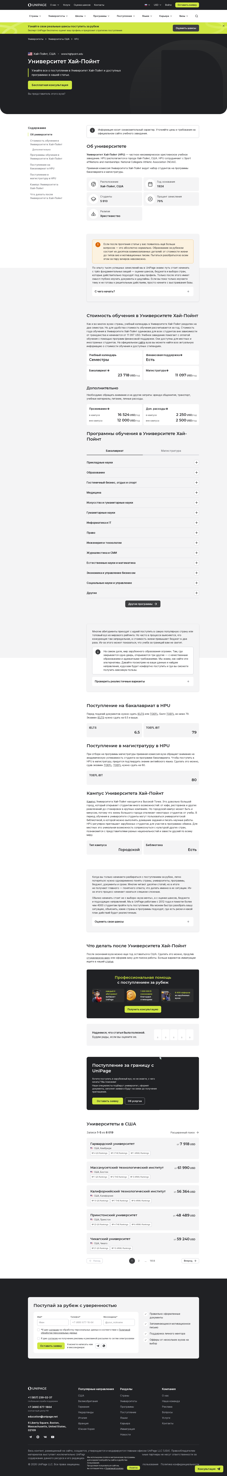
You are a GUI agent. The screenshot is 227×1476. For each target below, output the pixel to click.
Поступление (124, 16)
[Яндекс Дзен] (37, 1436)
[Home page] (37, 4)
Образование (96, 472)
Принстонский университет (113, 1215)
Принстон (105, 1219)
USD (156, 5)
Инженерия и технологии (104, 542)
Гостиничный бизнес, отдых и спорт (112, 482)
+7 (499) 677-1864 (40, 1407)
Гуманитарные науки (101, 512)
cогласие (53, 1338)
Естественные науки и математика (111, 562)
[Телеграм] (30, 1436)
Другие (92, 593)
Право (91, 532)
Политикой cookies (114, 1468)
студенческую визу (98, 957)
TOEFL (154, 713)
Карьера (164, 16)
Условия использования (144, 1464)
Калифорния (106, 1195)
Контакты (99, 5)
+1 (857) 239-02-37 (40, 1397)
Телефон (74, 1317)
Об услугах (135, 1101)
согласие (54, 1329)
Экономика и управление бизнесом (111, 572)
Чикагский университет (110, 1239)
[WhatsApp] (103, 1345)
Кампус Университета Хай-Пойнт (44, 186)
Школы (79, 16)
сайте (141, 342)
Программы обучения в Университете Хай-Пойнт (46, 156)
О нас (53, 5)
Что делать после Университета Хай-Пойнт (46, 196)
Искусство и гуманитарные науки (110, 502)
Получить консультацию (143, 1009)
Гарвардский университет (112, 1144)
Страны (33, 16)
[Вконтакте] (45, 1436)
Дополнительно (41, 149)
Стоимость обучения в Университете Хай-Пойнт (46, 142)
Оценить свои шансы (109, 921)
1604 (152, 1260)
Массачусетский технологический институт (127, 1167)
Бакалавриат (115, 450)
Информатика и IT (99, 522)
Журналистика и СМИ (102, 552)
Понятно (133, 1468)
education (43, 1416)
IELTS (140, 713)
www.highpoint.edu (72, 53)
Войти (168, 5)
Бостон (104, 1172)
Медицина (94, 492)
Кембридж (105, 1148)
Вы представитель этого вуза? (46, 93)
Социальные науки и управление (109, 582)
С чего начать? (105, 291)
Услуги (66, 5)
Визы (182, 16)
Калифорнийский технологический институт (128, 1191)
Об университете (41, 134)
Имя (39, 1317)
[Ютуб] (52, 1436)
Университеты (56, 16)
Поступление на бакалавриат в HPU (42, 166)
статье (109, 961)
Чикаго (103, 1243)
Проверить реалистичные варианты (120, 681)
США (96, 1148)
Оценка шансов (82, 5)
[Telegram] (97, 1345)
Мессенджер (109, 1317)
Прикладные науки (100, 462)
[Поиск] (196, 16)
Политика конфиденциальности (180, 1464)
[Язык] (147, 5)
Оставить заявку (187, 5)
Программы (100, 16)
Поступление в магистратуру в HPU (43, 176)
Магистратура (171, 450)
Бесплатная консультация (50, 85)
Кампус (91, 801)
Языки (145, 16)
